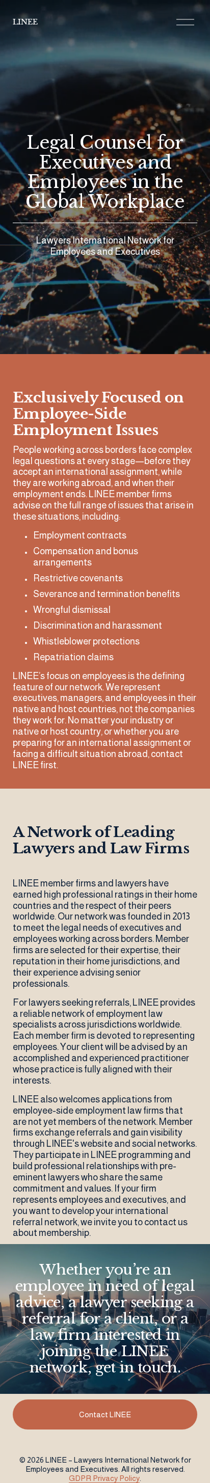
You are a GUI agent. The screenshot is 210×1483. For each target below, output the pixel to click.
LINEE (25, 21)
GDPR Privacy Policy (104, 1478)
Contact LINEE (105, 1414)
